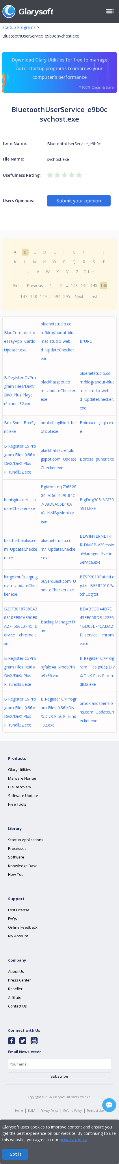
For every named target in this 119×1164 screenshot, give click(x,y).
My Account (18, 935)
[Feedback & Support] (109, 1105)
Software (16, 857)
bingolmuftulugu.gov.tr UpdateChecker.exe (21, 585)
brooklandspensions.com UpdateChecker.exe (97, 712)
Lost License (18, 909)
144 (84, 285)
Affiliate (14, 997)
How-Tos (15, 874)
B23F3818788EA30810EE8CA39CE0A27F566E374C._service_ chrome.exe (20, 626)
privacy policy (73, 1139)
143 (74, 285)
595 (66, 296)
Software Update (23, 795)
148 (33, 296)
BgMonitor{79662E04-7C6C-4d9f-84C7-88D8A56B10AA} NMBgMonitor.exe (58, 504)
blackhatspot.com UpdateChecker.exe (58, 390)
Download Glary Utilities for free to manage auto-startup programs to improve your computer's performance (63, 73)
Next (79, 296)
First (17, 285)
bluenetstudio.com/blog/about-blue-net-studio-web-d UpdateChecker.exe (58, 341)
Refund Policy (72, 1111)
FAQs (12, 918)
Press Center (19, 980)
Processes (17, 848)
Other (88, 271)
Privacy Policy (49, 1111)
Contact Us (17, 1006)
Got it (15, 1154)
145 (93, 285)
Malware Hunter (22, 778)
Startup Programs (19, 27)
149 (43, 296)
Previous (35, 285)
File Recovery (19, 786)
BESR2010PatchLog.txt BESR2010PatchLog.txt (97, 585)
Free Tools (17, 804)
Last (93, 296)
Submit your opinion (79, 201)
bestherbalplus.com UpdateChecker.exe (20, 549)
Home (19, 1111)
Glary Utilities (19, 769)
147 (23, 296)
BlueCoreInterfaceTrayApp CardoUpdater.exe (20, 341)
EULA (31, 1111)
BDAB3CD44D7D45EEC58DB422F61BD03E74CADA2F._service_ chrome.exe (97, 626)
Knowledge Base (23, 865)
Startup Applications (25, 839)
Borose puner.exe (97, 459)
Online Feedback (23, 927)
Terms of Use (95, 1111)
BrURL (87, 341)
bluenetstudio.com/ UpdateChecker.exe (58, 549)
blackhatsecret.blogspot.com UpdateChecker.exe (59, 459)
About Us (16, 971)
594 (56, 296)
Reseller (15, 988)
